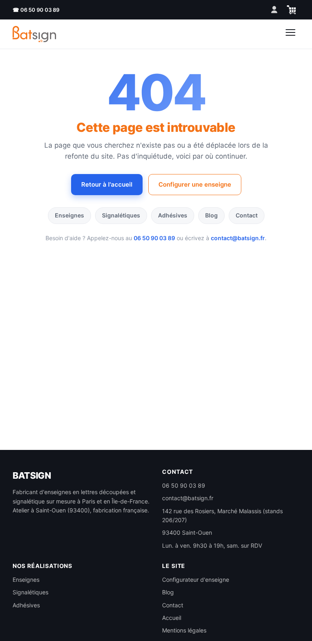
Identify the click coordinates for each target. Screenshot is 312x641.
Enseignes (69, 215)
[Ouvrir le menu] (290, 34)
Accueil (171, 617)
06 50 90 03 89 (154, 237)
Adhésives (172, 215)
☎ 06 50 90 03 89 (36, 9)
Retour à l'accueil (106, 184)
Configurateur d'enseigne (195, 579)
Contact (247, 215)
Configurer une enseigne (194, 184)
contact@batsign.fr (238, 237)
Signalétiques (121, 215)
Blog (211, 215)
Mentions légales (184, 630)
